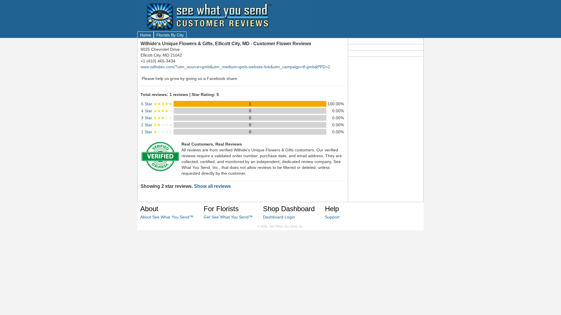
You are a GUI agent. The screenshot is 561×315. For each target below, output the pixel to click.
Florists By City (170, 35)
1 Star (156, 132)
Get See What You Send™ (228, 217)
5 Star (156, 104)
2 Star (156, 125)
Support (332, 217)
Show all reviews (212, 186)
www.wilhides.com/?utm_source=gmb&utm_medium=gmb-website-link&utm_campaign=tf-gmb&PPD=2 (235, 66)
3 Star (156, 118)
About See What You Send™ (166, 217)
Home (145, 35)
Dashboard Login (279, 217)
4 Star (156, 110)
